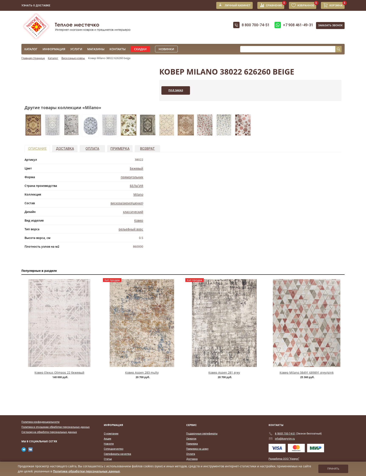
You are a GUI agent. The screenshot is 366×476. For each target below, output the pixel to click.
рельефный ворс (131, 229)
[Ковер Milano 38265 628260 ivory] (128, 134)
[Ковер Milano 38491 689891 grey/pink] (204, 134)
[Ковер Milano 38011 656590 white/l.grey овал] (90, 134)
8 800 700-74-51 (256, 25)
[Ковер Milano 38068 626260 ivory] (185, 134)
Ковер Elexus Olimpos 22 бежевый (59, 373)
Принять (333, 468)
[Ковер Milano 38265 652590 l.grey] (71, 134)
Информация (54, 49)
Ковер (138, 220)
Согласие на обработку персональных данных (49, 432)
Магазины (95, 49)
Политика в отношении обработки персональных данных (55, 427)
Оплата (92, 149)
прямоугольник (132, 177)
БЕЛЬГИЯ (136, 186)
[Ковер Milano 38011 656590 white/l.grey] (166, 134)
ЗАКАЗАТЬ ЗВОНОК (330, 25)
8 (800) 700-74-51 (285, 433)
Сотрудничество (113, 448)
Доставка (65, 149)
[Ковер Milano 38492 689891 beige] (242, 134)
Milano (138, 194)
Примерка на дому (197, 448)
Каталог (30, 49)
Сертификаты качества (117, 453)
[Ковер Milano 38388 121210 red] (33, 134)
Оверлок (191, 438)
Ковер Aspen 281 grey (224, 373)
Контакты (118, 49)
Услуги (76, 49)
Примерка (119, 149)
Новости (109, 443)
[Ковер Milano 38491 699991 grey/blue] (223, 134)
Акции (107, 438)
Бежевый (136, 168)
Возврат (147, 149)
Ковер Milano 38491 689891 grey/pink (307, 373)
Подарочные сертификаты (202, 433)
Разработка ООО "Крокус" (284, 458)
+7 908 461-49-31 (298, 25)
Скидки (140, 49)
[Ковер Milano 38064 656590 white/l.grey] (52, 134)
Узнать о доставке (35, 5)
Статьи (108, 459)
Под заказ (175, 90)
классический (133, 212)
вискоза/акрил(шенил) (127, 203)
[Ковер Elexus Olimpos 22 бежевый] (59, 323)
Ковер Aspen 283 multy (142, 373)
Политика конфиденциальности (40, 421)
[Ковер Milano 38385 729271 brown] (147, 134)
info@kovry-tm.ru (285, 438)
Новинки (166, 49)
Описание (37, 149)
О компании (111, 433)
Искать (338, 49)
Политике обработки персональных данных (86, 471)
